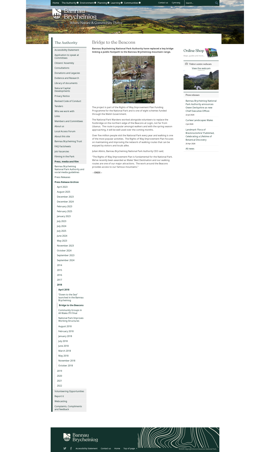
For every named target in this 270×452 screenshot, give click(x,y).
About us (59, 126)
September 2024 (65, 260)
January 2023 (64, 216)
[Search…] (199, 2)
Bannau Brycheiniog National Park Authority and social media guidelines (69, 169)
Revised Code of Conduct (68, 101)
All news (190, 148)
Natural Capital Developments (62, 90)
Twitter (65, 449)
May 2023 (62, 240)
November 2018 (66, 360)
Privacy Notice (62, 96)
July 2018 (63, 341)
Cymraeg (176, 2)
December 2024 (65, 201)
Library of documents (66, 83)
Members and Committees (69, 121)
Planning (102, 2)
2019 (59, 370)
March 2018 (64, 350)
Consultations (62, 67)
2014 (59, 265)
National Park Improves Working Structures (71, 319)
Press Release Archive (67, 182)
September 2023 (65, 255)
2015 (59, 270)
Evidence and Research (67, 78)
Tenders (59, 106)
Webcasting (61, 401)
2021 (59, 380)
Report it (59, 396)
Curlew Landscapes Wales (199, 120)
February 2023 (64, 206)
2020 (59, 375)
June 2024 (62, 235)
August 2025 (63, 191)
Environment (87, 2)
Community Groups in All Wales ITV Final (70, 312)
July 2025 (61, 230)
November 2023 (65, 245)
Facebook (71, 449)
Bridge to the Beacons (71, 305)
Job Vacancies (62, 151)
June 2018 (63, 345)
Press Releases (62, 177)
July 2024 (61, 226)
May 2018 (63, 355)
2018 (59, 284)
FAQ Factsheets (63, 146)
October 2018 (65, 365)
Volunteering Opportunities (69, 391)
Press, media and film (67, 161)
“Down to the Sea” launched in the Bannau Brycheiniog (71, 297)
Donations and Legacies (67, 73)
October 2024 (64, 250)
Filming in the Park (64, 156)
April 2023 (62, 186)
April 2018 (63, 289)
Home (56, 2)
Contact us (163, 2)
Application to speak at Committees (67, 56)
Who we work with (64, 111)
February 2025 (64, 211)
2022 (59, 385)
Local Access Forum (65, 131)
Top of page (129, 448)
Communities (131, 2)
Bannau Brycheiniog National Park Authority (87, 15)
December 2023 (65, 196)
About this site (62, 136)
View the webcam (201, 68)
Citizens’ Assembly (64, 63)
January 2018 (65, 336)
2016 (59, 275)
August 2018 (65, 326)
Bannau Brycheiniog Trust (68, 141)
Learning (115, 2)
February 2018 (66, 331)
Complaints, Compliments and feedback (68, 408)
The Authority (69, 2)
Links (57, 116)
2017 (59, 279)
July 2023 (61, 221)
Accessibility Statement (67, 49)
